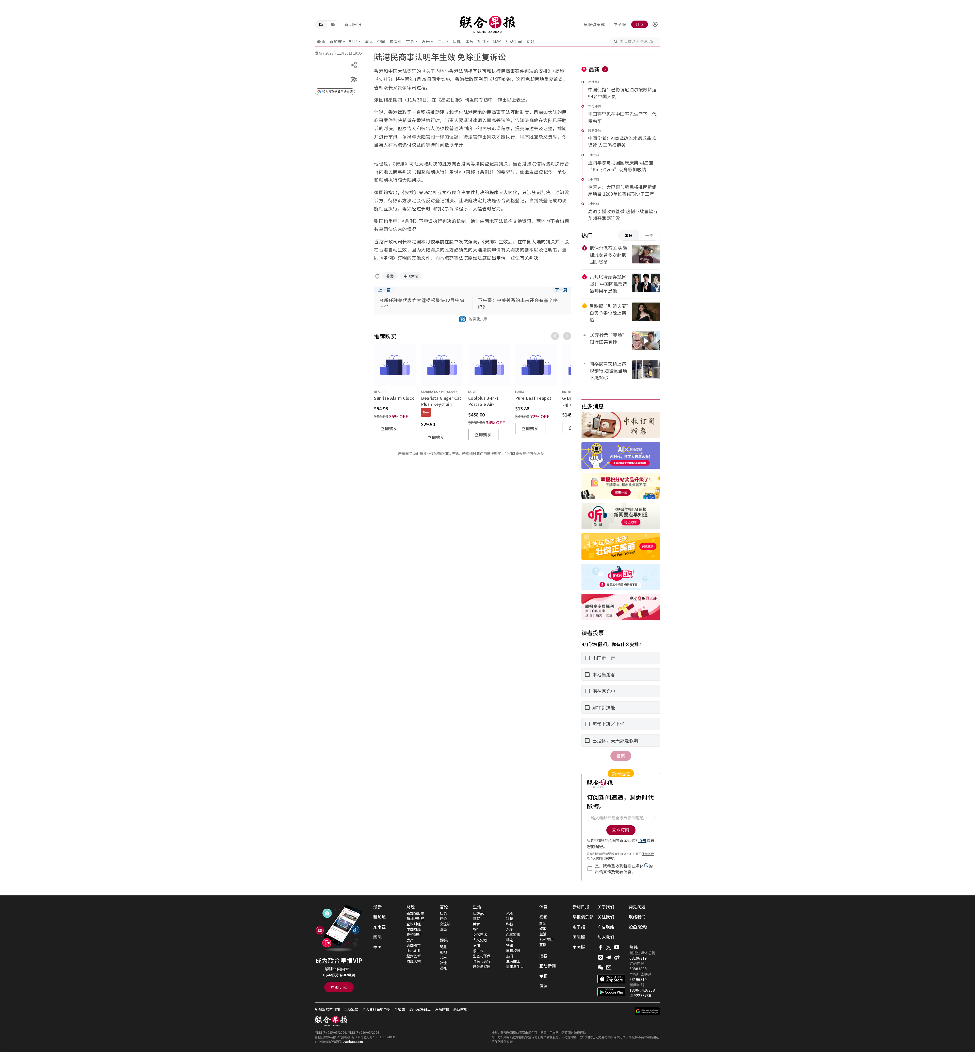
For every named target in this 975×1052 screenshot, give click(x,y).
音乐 (443, 957)
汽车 (509, 929)
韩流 (443, 962)
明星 (443, 946)
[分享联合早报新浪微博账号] (617, 957)
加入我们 (605, 937)
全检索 (400, 1009)
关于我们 (605, 907)
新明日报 (353, 24)
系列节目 (546, 939)
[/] (487, 24)
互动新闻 (513, 41)
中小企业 (414, 950)
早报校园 (513, 950)
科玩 (509, 918)
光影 (509, 913)
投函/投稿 (638, 927)
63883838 (638, 968)
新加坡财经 (415, 918)
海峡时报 (442, 1009)
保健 (456, 41)
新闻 (542, 923)
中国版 (579, 947)
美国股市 (414, 945)
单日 (628, 235)
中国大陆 (411, 275)
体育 (469, 41)
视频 (481, 41)
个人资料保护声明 (376, 1009)
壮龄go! (479, 913)
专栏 (476, 945)
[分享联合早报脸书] (600, 947)
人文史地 (480, 939)
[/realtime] (605, 69)
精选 (509, 939)
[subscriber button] (655, 24)
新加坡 (335, 41)
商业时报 (460, 1009)
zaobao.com (353, 1041)
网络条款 (351, 1009)
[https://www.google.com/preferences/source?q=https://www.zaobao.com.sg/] (647, 1011)
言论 (410, 41)
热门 (509, 955)
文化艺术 (480, 934)
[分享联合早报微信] (600, 967)
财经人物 (414, 961)
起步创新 (414, 955)
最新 (321, 41)
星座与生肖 (515, 966)
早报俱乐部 (594, 24)
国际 (369, 41)
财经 (353, 41)
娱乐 (425, 41)
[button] (655, 24)
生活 (441, 41)
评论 (443, 918)
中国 (381, 41)
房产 (410, 939)
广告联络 (605, 927)
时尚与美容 (482, 961)
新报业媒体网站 (327, 1009)
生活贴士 (513, 961)
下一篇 (561, 290)
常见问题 (637, 907)
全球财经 (414, 923)
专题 (530, 41)
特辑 (509, 945)
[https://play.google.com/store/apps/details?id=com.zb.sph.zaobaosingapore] (611, 991)
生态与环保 (482, 955)
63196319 (638, 958)
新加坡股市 (415, 913)
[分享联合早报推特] (609, 947)
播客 (497, 41)
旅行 (476, 929)
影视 (443, 952)
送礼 (443, 968)
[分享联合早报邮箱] (609, 967)
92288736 (642, 995)
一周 (649, 235)
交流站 (445, 923)
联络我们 (637, 917)
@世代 (478, 950)
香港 (390, 275)
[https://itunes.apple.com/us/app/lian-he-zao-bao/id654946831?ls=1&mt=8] (611, 979)
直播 (542, 944)
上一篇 (384, 290)
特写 (476, 918)
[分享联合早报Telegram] (609, 957)
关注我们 (605, 917)
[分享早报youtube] (617, 947)
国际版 (579, 937)
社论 (443, 913)
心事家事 (513, 934)
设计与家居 (482, 966)
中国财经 (414, 929)
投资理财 (414, 934)
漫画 (443, 929)
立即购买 (389, 428)
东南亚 (395, 41)
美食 (476, 923)
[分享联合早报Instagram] (600, 957)
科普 (509, 923)
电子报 (619, 24)
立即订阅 (339, 987)
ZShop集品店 (420, 1009)
